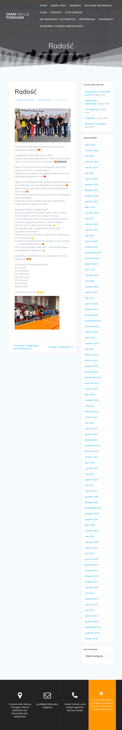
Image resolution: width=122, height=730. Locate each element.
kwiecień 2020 (92, 542)
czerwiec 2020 (92, 530)
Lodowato (90, 118)
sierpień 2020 (91, 519)
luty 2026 (89, 173)
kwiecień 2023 (92, 354)
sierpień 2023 (91, 332)
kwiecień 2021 (92, 479)
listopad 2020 (91, 502)
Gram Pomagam (17, 16)
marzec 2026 (91, 167)
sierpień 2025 (91, 201)
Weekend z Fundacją (95, 123)
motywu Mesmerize (102, 709)
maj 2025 (89, 218)
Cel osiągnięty (91, 109)
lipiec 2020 (90, 525)
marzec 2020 (91, 547)
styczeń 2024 (91, 303)
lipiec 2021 (90, 462)
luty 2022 (89, 422)
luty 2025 (89, 235)
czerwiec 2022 (92, 400)
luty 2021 (89, 485)
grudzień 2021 (92, 434)
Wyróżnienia (87, 19)
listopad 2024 (91, 246)
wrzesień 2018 (92, 632)
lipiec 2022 (90, 394)
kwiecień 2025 (92, 224)
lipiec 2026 (90, 144)
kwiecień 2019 (92, 598)
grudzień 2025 (92, 184)
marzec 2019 (91, 604)
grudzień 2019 (92, 564)
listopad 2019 (91, 570)
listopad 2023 (91, 315)
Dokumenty (106, 19)
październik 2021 (93, 445)
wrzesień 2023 (92, 326)
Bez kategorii (44, 99)
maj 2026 (89, 156)
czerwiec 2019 (92, 587)
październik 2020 (93, 508)
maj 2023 (89, 349)
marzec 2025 (91, 229)
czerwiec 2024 (92, 275)
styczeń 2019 (91, 615)
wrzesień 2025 (92, 195)
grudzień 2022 (92, 366)
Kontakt (56, 12)
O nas (43, 12)
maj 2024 (89, 280)
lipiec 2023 (90, 337)
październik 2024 (93, 252)
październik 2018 (93, 627)
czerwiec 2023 (92, 343)
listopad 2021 (91, 439)
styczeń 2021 (91, 491)
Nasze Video (58, 5)
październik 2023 (93, 320)
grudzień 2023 (92, 309)
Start (43, 5)
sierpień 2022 (91, 388)
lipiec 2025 (90, 207)
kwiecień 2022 (92, 411)
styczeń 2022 (91, 428)
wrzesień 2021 (92, 451)
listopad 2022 (91, 371)
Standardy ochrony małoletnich (61, 26)
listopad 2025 (91, 190)
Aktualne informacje (98, 5)
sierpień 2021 (91, 456)
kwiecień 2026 (92, 161)
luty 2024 (89, 298)
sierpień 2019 (91, 581)
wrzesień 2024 (92, 258)
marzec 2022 (91, 417)
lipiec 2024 (90, 269)
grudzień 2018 (92, 621)
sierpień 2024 (91, 263)
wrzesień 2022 (92, 383)
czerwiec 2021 (92, 468)
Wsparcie (75, 5)
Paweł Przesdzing (25, 99)
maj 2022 (89, 405)
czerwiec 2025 (92, 212)
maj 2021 (89, 473)
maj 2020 (89, 536)
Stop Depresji (73, 12)
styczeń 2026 (91, 178)
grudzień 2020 (92, 496)
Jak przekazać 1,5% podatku (58, 19)
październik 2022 (93, 377)
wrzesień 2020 (92, 513)
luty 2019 (89, 610)
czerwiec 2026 (92, 150)
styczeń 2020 (91, 559)
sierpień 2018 (91, 638)
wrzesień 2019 (92, 576)
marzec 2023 (91, 360)
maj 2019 (89, 593)
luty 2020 (89, 553)
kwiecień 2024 (92, 286)
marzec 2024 (91, 292)
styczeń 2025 (91, 241)
